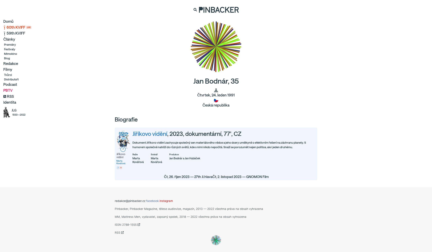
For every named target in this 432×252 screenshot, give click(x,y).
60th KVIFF (19, 27)
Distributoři (11, 79)
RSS (10, 96)
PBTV (8, 90)
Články (9, 39)
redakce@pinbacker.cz (130, 201)
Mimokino (10, 53)
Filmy (7, 69)
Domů (8, 21)
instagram (166, 201)
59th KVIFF (16, 33)
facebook (152, 201)
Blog (7, 58)
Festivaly (9, 49)
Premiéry (10, 44)
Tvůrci (8, 74)
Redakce (10, 64)
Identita (9, 102)
